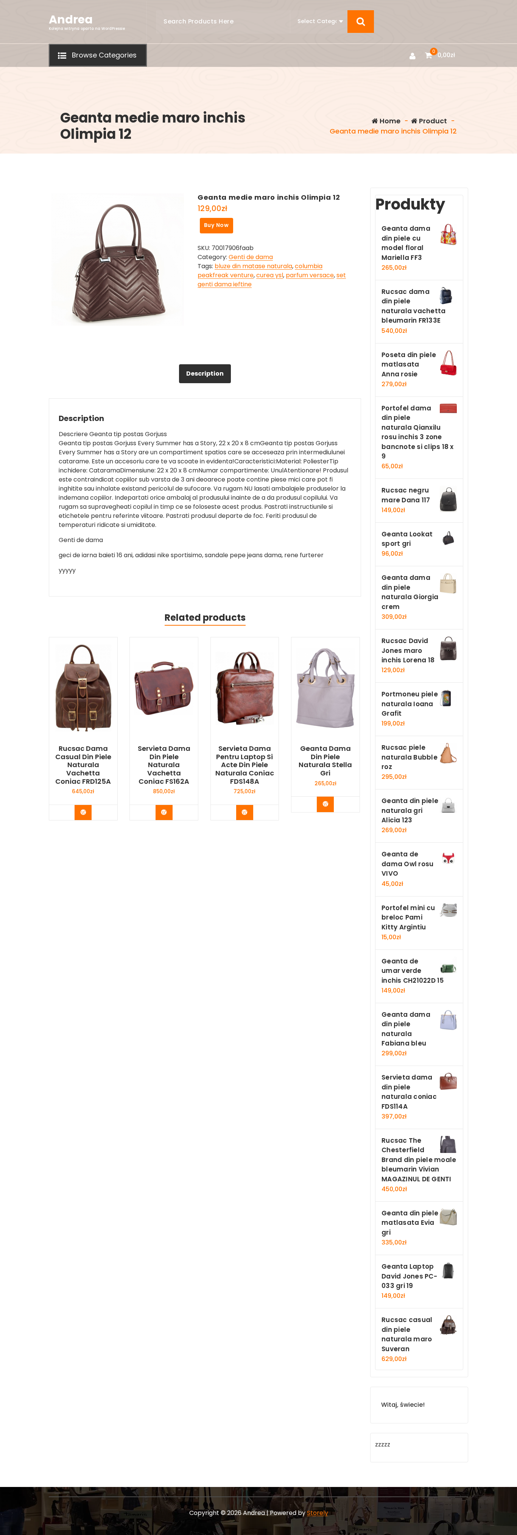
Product (432, 121)
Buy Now (216, 225)
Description (205, 373)
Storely (317, 1513)
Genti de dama (251, 257)
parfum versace (310, 275)
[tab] (205, 373)
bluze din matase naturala (253, 266)
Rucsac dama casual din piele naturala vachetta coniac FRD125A (83, 764)
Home (389, 121)
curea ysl (269, 275)
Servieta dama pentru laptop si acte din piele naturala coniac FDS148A (244, 764)
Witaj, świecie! (403, 1404)
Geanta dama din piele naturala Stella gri (325, 760)
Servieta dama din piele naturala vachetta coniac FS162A (164, 764)
